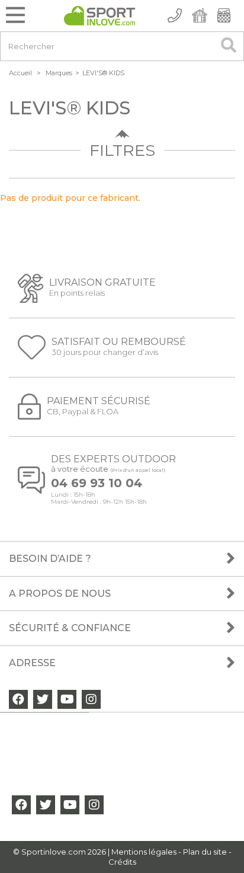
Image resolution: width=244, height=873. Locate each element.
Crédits (122, 861)
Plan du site (205, 851)
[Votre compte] (199, 15)
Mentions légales (143, 851)
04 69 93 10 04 (96, 483)
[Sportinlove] (99, 15)
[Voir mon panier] (223, 15)
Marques (59, 73)
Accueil (20, 73)
